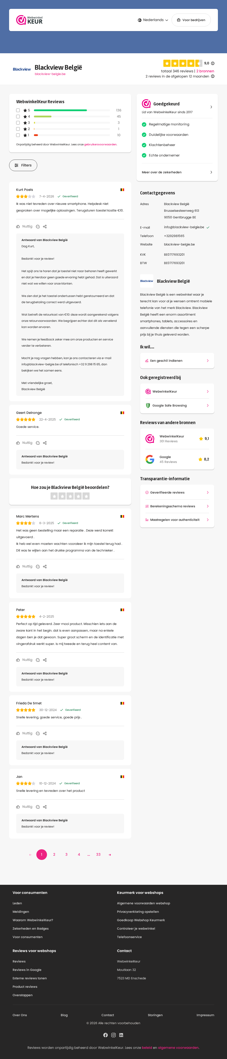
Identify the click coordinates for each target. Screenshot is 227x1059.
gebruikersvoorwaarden (100, 144)
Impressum (205, 1015)
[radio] (166, 63)
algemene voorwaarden (178, 1047)
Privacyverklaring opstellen (138, 911)
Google (165, 457)
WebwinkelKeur (172, 436)
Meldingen (21, 911)
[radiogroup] (182, 63)
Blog (64, 1015)
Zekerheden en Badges (31, 928)
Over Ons (20, 1015)
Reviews (19, 961)
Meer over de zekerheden (162, 172)
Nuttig (27, 226)
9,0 (209, 63)
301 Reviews (169, 441)
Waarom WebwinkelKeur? (33, 920)
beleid (147, 1047)
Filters (26, 165)
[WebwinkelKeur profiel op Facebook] (105, 1034)
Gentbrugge (182, 217)
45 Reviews (168, 462)
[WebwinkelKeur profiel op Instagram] (113, 1034)
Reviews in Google (27, 970)
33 (98, 854)
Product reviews (25, 986)
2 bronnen (205, 71)
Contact (108, 1015)
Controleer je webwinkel (136, 928)
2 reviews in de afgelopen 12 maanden (177, 76)
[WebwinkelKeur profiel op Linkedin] (121, 1034)
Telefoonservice (129, 937)
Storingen (155, 1015)
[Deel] (45, 226)
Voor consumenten (28, 937)
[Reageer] (37, 226)
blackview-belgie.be (50, 74)
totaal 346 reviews (177, 71)
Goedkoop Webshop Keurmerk (141, 920)
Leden (17, 903)
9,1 (207, 438)
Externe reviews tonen (30, 978)
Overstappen (23, 995)
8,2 (206, 459)
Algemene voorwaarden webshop (143, 903)
